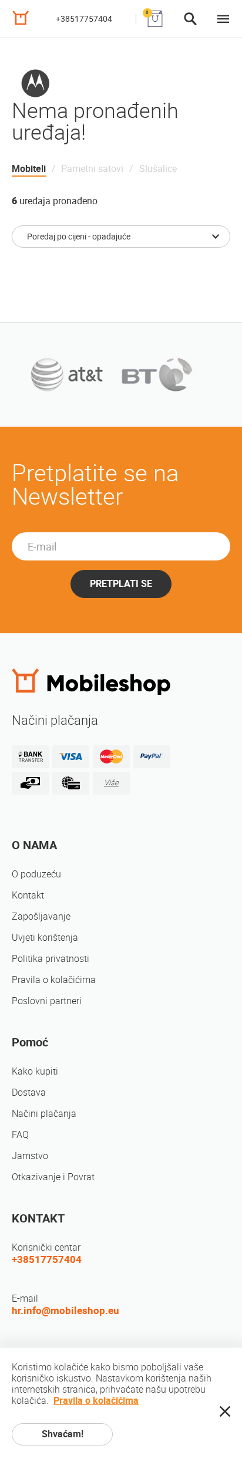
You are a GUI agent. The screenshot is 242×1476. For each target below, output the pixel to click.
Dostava (29, 1092)
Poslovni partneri (47, 1000)
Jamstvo (30, 1155)
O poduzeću (36, 874)
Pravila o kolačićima (54, 979)
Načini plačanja (44, 1113)
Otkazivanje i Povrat (53, 1177)
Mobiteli (29, 168)
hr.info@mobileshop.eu (65, 1310)
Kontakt (28, 895)
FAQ (20, 1134)
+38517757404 (84, 18)
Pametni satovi (92, 168)
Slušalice (158, 168)
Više (111, 782)
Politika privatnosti (50, 958)
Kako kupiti (35, 1071)
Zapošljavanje (41, 916)
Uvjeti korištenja (45, 937)
